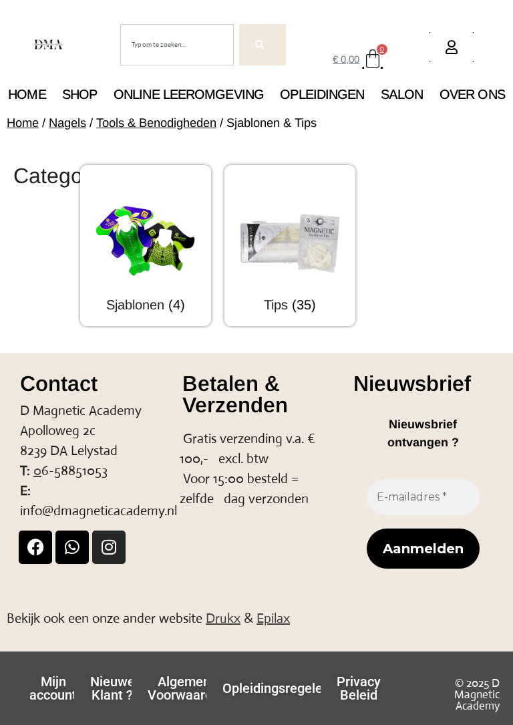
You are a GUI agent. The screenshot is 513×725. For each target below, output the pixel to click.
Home (26, 94)
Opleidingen (322, 94)
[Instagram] (109, 547)
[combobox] (177, 44)
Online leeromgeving (189, 94)
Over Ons (472, 94)
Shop (79, 94)
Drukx (223, 618)
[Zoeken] (262, 44)
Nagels (67, 123)
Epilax (273, 618)
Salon (402, 94)
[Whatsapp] (72, 547)
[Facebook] (35, 547)
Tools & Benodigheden (156, 123)
